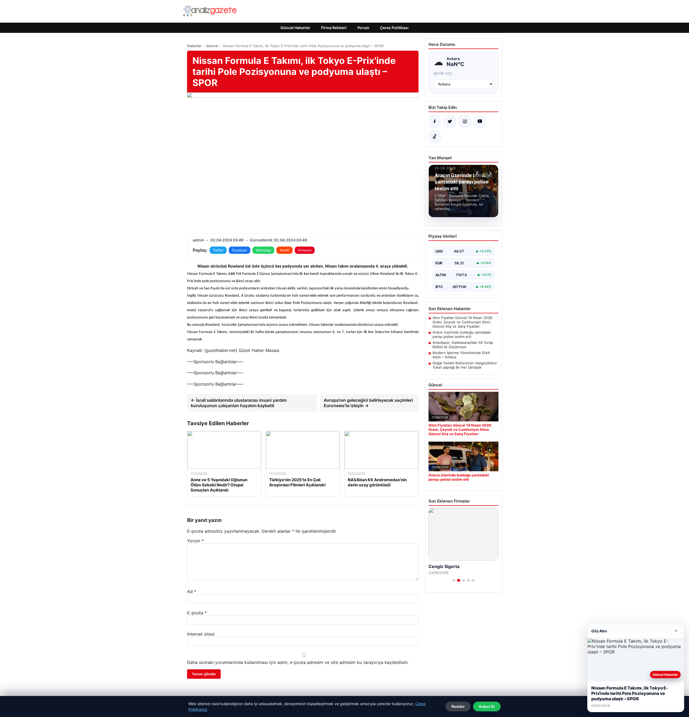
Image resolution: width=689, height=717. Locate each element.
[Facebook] (434, 121)
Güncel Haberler (295, 27)
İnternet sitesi (201, 634)
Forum (363, 27)
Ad (191, 591)
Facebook (239, 250)
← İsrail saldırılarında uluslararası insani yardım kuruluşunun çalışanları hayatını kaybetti (239, 402)
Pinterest (304, 250)
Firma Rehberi (334, 27)
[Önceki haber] (478, 173)
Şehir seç (443, 73)
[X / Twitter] (450, 121)
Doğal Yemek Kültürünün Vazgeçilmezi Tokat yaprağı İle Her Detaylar (465, 365)
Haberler (194, 46)
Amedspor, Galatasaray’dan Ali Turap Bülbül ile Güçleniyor (463, 344)
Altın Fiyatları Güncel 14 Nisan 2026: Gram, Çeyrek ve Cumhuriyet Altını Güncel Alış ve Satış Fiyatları (463, 322)
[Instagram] (465, 121)
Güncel (212, 46)
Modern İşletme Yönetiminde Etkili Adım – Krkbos (461, 355)
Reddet (458, 706)
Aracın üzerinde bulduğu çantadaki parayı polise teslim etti (462, 334)
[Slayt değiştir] (453, 580)
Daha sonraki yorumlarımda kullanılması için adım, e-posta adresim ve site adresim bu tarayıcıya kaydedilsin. (298, 662)
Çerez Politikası (394, 27)
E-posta (197, 612)
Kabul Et (487, 706)
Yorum (195, 540)
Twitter (218, 250)
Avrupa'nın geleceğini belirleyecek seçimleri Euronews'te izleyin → (368, 402)
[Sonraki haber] (489, 173)
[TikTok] (434, 136)
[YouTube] (480, 121)
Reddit (284, 250)
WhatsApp (263, 250)
